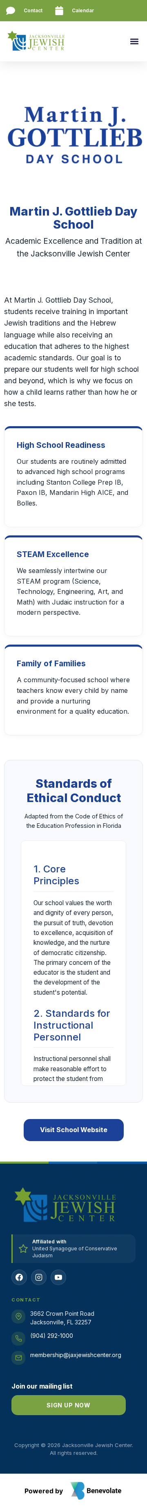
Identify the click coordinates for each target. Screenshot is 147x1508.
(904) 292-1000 (51, 1335)
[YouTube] (58, 1277)
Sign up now (69, 1405)
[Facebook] (19, 1277)
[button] (134, 41)
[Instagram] (39, 1277)
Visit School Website (73, 1130)
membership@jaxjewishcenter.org (75, 1354)
